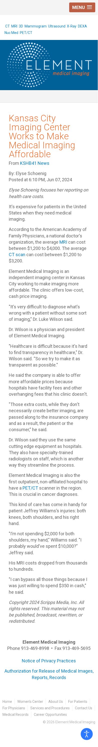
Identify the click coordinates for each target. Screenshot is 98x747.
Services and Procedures (50, 708)
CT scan (17, 254)
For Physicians (14, 708)
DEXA (82, 26)
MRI (14, 26)
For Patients (77, 702)
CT (7, 26)
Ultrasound (56, 26)
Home (7, 702)
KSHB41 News (34, 163)
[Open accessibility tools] (87, 734)
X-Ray (71, 26)
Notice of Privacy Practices (49, 660)
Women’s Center (30, 702)
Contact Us (83, 708)
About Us (55, 702)
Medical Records (16, 715)
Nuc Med (11, 33)
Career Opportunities (50, 715)
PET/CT (26, 33)
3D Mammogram (33, 26)
